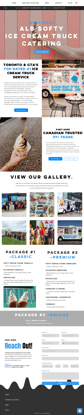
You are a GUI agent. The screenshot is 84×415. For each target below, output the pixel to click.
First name (45, 332)
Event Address (45, 347)
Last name (64, 332)
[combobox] (47, 366)
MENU (7, 405)
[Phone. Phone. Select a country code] (64, 343)
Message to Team (46, 370)
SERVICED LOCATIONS (12, 400)
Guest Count (45, 355)
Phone (63, 340)
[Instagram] (76, 3)
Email (44, 340)
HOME (7, 395)
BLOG (7, 410)
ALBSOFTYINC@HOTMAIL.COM (34, 8)
